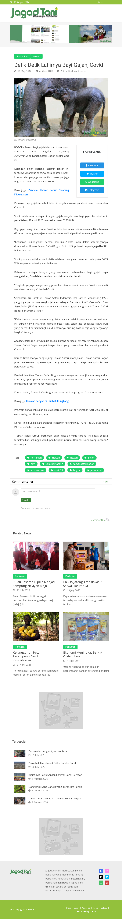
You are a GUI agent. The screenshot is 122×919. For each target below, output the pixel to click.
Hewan (36, 56)
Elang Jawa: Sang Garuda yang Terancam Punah (55, 786)
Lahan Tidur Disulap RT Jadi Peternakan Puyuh (54, 798)
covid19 (58, 470)
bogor (76, 470)
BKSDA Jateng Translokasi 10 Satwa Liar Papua (83, 584)
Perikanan (20, 576)
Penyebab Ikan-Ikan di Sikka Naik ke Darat (52, 763)
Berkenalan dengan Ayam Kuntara (47, 751)
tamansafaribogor (83, 464)
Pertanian (22, 56)
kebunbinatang (54, 464)
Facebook (93, 165)
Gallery (104, 908)
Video (95, 908)
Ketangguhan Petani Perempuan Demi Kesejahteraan (27, 656)
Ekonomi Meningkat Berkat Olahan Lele (82, 654)
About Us (86, 908)
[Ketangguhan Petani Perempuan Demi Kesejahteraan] (36, 626)
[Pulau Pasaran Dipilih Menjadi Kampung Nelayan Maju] (36, 555)
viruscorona (37, 470)
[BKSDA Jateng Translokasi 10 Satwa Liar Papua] (86, 555)
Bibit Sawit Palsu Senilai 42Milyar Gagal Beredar (55, 775)
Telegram (93, 190)
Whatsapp (93, 181)
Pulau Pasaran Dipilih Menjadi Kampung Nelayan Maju (34, 584)
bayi (33, 464)
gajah (91, 457)
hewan (74, 457)
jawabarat (96, 470)
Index (68, 908)
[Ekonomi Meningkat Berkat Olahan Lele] (86, 626)
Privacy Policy (83, 911)
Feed (94, 911)
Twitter (94, 173)
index (101, 2)
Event (76, 908)
